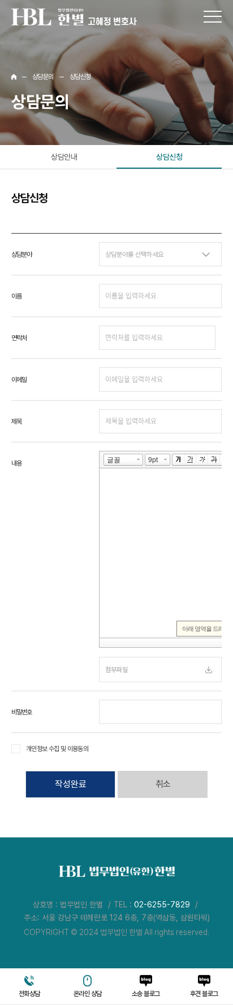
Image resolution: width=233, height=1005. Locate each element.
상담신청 (169, 156)
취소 (163, 784)
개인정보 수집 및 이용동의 (57, 749)
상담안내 (64, 156)
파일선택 (208, 670)
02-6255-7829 (162, 904)
